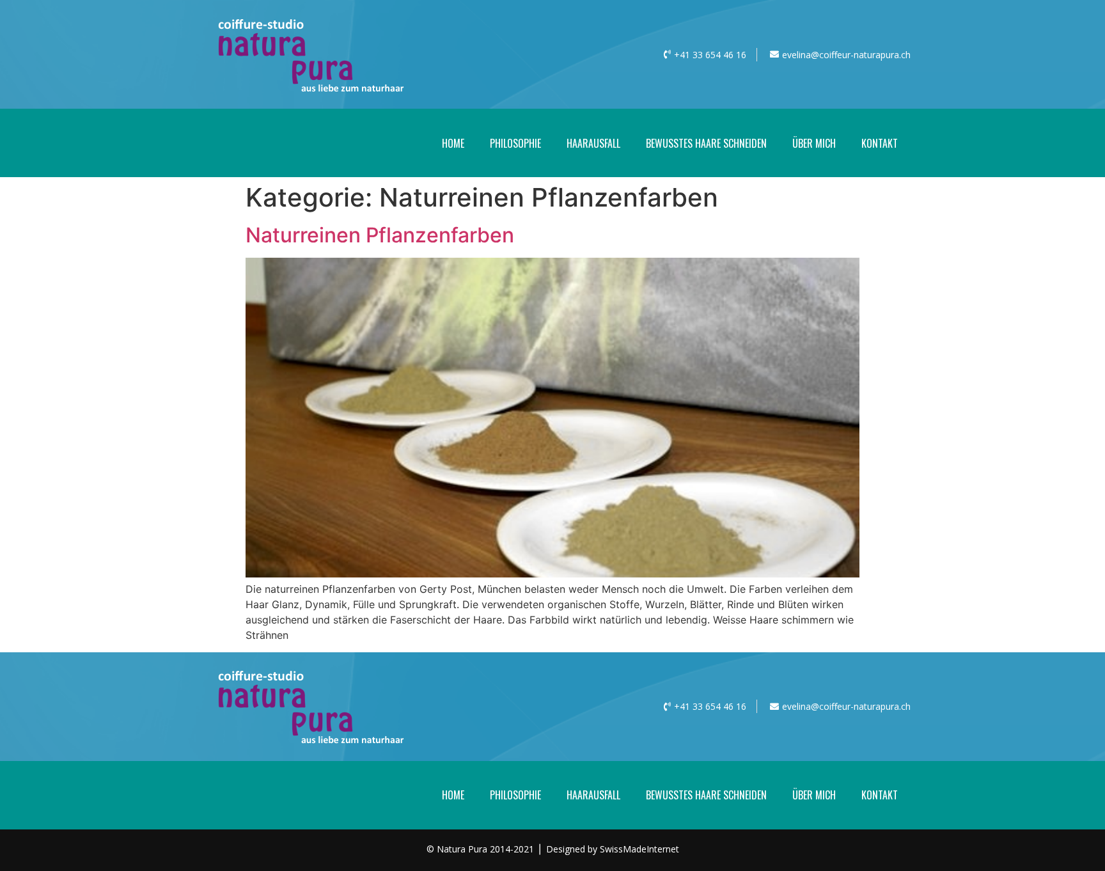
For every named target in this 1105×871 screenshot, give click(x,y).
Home (453, 143)
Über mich (814, 143)
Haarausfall (593, 143)
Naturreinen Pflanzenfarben (380, 235)
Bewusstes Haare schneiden (706, 143)
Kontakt (879, 143)
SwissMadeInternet (639, 849)
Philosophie (515, 143)
